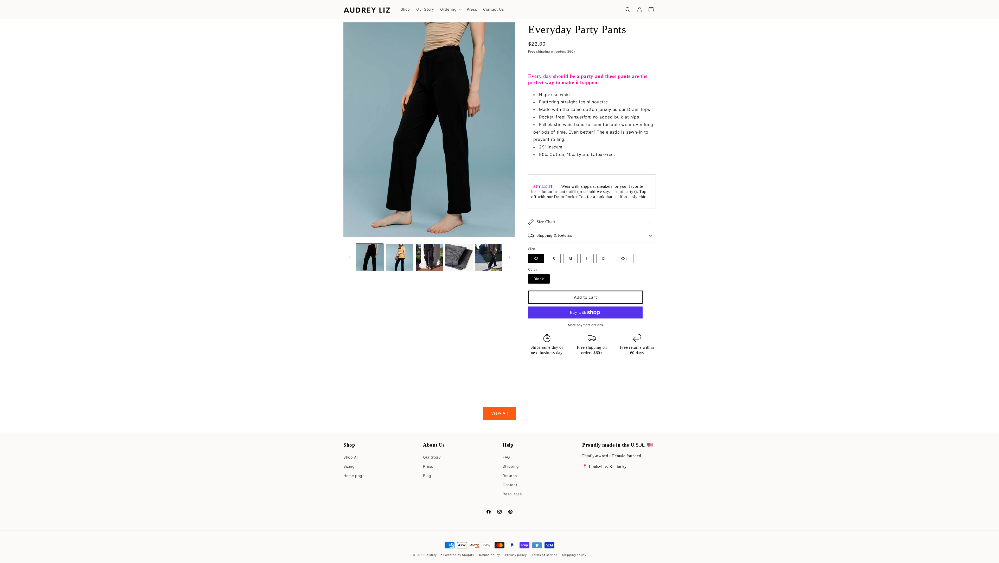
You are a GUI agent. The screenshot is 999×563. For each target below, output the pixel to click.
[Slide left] (349, 257)
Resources (512, 494)
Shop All (350, 457)
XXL (624, 258)
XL (604, 258)
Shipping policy (574, 555)
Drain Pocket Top (570, 197)
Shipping (511, 466)
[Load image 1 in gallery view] (369, 257)
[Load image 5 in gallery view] (488, 257)
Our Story (432, 457)
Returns (510, 475)
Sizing (349, 466)
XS (536, 258)
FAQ (506, 457)
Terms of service (544, 555)
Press (428, 466)
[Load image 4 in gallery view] (458, 257)
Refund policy (489, 555)
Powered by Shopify (458, 555)
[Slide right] (509, 257)
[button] (450, 9)
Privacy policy (516, 555)
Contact (510, 485)
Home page (353, 475)
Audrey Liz (434, 555)
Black (539, 279)
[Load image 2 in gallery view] (399, 257)
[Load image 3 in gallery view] (429, 257)
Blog (427, 475)
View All (499, 413)
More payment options (585, 325)
